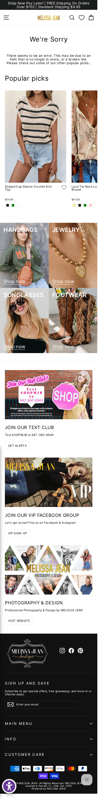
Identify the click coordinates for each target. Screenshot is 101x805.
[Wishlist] (81, 18)
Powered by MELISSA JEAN (49, 788)
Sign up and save (27, 683)
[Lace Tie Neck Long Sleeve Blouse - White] (96, 205)
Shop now (14, 281)
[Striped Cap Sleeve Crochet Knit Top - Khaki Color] (18, 205)
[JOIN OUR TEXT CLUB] (48, 394)
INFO (10, 739)
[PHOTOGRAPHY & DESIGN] (48, 570)
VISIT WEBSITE (19, 621)
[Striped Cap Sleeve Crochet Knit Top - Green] (13, 205)
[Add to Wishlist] (60, 191)
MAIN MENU (18, 723)
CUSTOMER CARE (25, 754)
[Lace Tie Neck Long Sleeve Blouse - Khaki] (74, 205)
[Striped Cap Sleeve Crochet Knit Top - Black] (7, 205)
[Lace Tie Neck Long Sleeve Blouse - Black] (79, 205)
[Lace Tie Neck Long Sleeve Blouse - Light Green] (85, 205)
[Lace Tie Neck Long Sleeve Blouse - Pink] (90, 205)
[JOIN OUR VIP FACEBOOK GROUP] (48, 482)
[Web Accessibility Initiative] (9, 786)
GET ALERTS (17, 445)
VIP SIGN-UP (17, 533)
